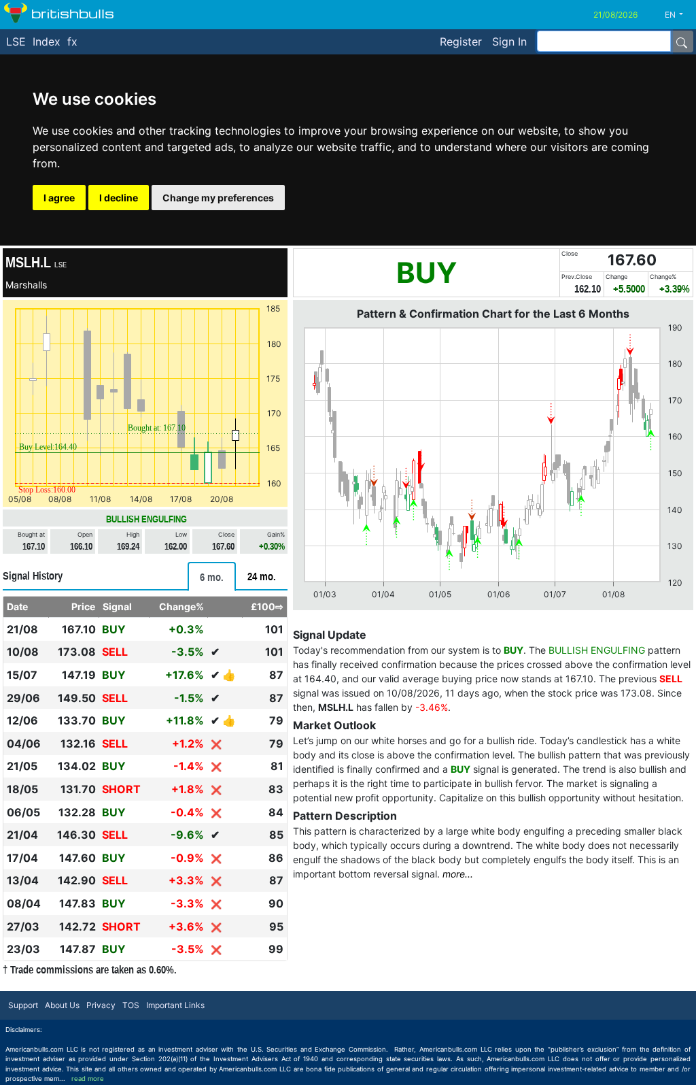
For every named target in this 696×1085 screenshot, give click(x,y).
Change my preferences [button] (218, 197)
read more (87, 1078)
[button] (679, 15)
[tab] (212, 576)
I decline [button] (118, 197)
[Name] (681, 41)
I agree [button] (59, 197)
